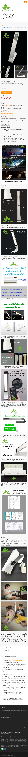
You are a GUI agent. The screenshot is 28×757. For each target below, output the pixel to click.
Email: (2, 111)
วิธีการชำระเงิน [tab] (6, 650)
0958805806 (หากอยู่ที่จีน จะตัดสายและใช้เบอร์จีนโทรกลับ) (15, 710)
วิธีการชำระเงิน (18, 753)
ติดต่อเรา (23, 754)
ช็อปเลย (7, 92)
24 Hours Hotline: (5, 108)
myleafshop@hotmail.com (7, 113)
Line (2, 115)
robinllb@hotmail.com (9, 111)
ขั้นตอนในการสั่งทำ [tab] (7, 648)
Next (27, 72)
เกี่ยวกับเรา (7, 753)
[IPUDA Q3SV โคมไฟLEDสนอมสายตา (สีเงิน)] (14, 48)
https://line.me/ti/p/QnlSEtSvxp (10, 115)
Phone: (3, 105)
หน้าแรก (3, 26)
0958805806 (8, 105)
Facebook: (3, 116)
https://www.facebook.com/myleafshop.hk (16, 116)
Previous (1, 72)
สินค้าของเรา (12, 753)
